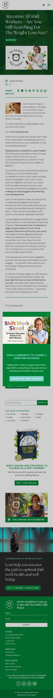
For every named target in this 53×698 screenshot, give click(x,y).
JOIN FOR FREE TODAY (26, 378)
